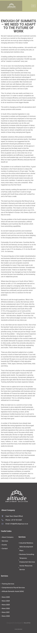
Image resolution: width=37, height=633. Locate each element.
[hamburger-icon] (33, 5)
